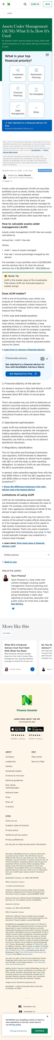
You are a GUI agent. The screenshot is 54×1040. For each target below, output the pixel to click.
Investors (10, 807)
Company (10, 757)
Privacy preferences (14, 840)
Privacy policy (12, 830)
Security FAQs (38, 762)
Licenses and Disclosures (15, 886)
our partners (35, 150)
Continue (39, 1031)
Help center (37, 757)
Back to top (10, 562)
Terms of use (11, 821)
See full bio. (17, 604)
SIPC (42, 944)
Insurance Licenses (12, 904)
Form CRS (35, 948)
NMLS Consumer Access (15, 882)
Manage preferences (18, 1031)
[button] (7, 181)
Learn (9, 13)
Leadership (11, 762)
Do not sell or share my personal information (26, 844)
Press (8, 797)
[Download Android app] (35, 730)
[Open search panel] (25, 4)
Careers (9, 766)
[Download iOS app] (17, 730)
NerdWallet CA (29, 1012)
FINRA (37, 944)
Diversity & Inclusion (15, 776)
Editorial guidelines (14, 780)
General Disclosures (35, 952)
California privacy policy (17, 835)
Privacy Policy (20, 950)
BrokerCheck (27, 954)
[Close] (47, 1016)
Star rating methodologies (12, 786)
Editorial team (12, 793)
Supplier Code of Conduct (17, 825)
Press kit (9, 802)
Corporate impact (14, 771)
